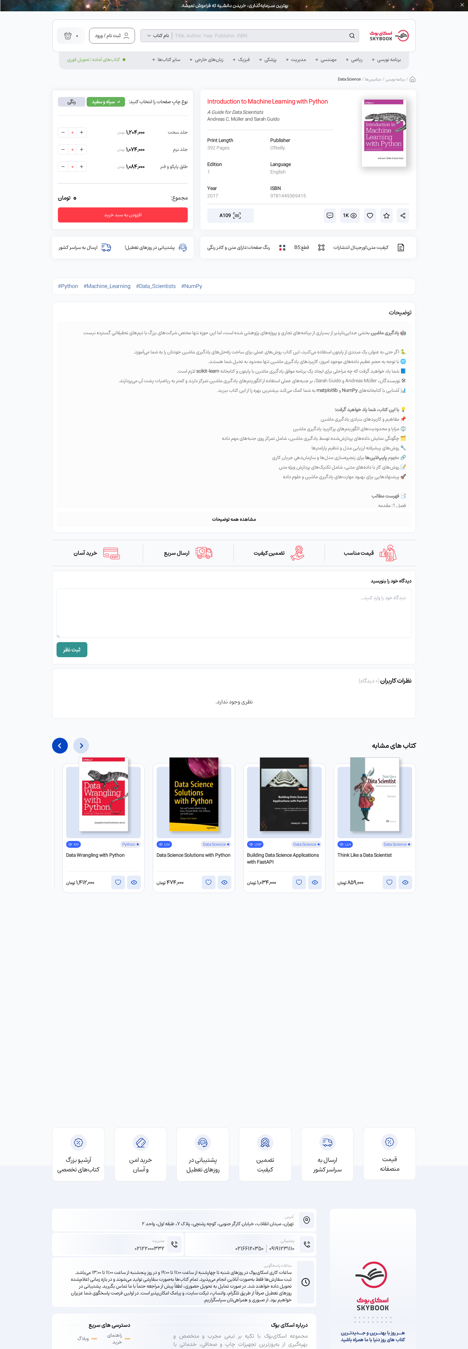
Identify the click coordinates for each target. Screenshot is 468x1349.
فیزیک (244, 59)
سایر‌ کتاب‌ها (169, 59)
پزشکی (270, 59)
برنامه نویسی (389, 59)
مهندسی (328, 59)
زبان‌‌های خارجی (209, 59)
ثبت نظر (72, 650)
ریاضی (356, 59)
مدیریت (298, 59)
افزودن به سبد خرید (122, 214)
